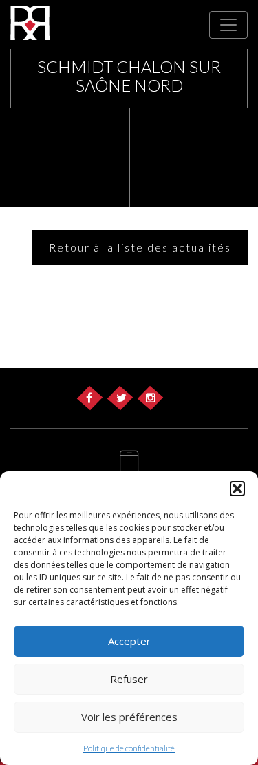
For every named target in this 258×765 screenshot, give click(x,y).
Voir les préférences (129, 717)
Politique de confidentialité (129, 748)
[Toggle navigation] (228, 25)
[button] (237, 489)
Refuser (129, 679)
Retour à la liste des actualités (140, 247)
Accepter (129, 641)
